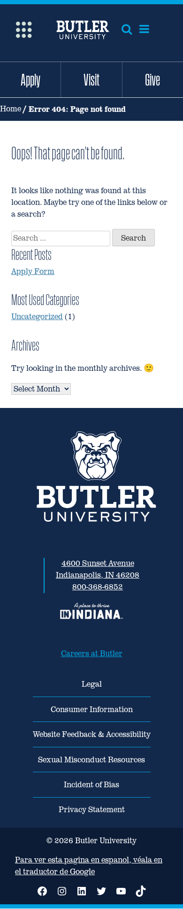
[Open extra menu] (24, 28)
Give (152, 79)
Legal (92, 684)
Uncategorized (37, 316)
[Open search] (127, 29)
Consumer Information (92, 709)
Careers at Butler (91, 653)
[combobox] (60, 238)
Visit (91, 79)
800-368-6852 (97, 587)
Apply (30, 79)
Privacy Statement (92, 810)
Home (10, 109)
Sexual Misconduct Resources (91, 760)
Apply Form (32, 271)
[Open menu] (144, 29)
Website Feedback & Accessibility (92, 734)
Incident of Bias (91, 785)
